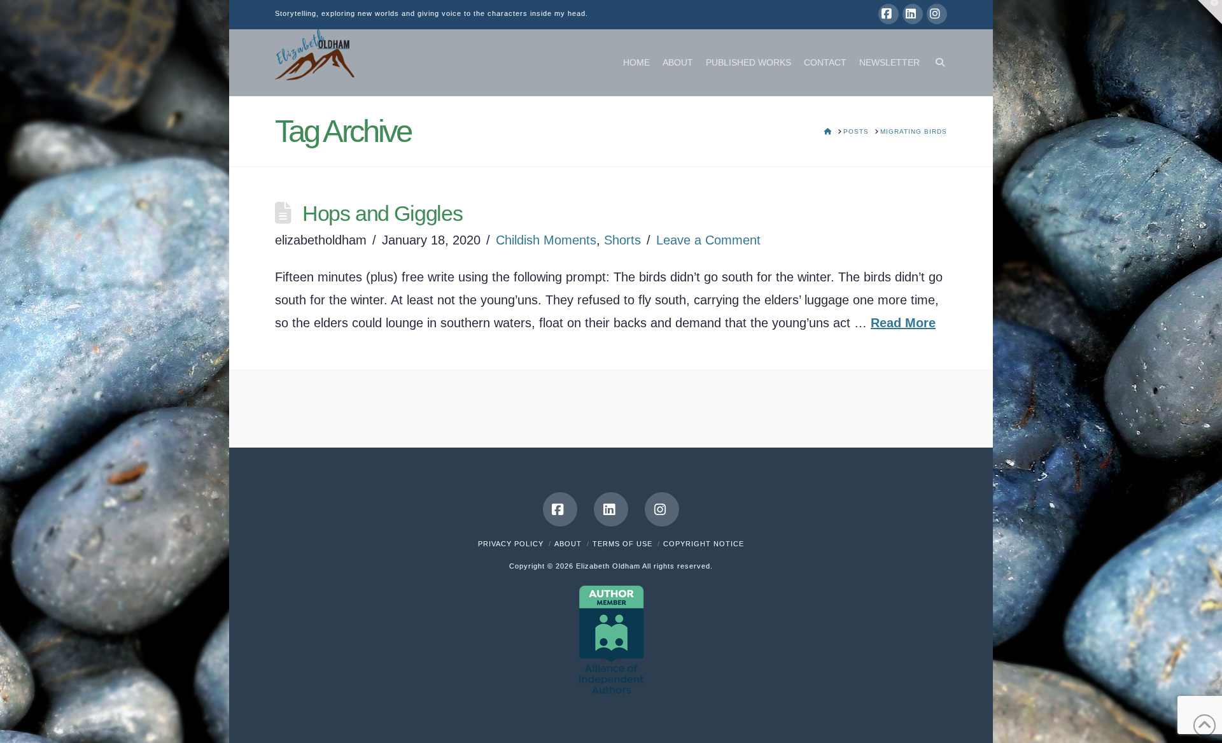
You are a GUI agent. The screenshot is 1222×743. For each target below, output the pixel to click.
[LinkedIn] (912, 14)
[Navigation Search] (936, 62)
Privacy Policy (511, 544)
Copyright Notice (703, 544)
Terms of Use (622, 544)
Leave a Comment (708, 240)
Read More (903, 323)
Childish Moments (546, 240)
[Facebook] (888, 14)
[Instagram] (937, 14)
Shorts (622, 240)
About (568, 544)
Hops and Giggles (382, 213)
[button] (1210, 12)
